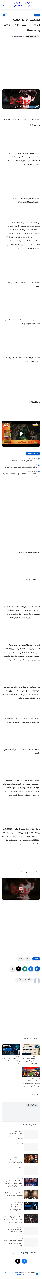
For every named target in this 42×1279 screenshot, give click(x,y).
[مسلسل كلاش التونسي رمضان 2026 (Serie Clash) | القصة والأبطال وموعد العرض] (31, 1182)
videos (20, 958)
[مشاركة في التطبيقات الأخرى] (12, 968)
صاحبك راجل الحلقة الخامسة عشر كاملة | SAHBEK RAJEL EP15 (15, 1159)
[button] (30, 968)
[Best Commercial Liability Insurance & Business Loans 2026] (31, 1242)
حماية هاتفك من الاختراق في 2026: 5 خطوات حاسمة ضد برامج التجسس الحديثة (13, 1207)
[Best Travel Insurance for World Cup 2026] (31, 1231)
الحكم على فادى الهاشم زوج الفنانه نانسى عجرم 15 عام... (20, 475)
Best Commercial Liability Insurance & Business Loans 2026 (13, 1243)
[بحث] (3, 4)
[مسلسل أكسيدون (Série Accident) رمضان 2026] (31, 1194)
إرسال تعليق (32, 1105)
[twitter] (17, 1261)
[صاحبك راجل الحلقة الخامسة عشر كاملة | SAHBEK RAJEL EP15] (31, 1158)
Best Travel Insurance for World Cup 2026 (14, 1231)
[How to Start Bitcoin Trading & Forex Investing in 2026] (31, 1134)
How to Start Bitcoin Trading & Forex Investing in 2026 (13, 1136)
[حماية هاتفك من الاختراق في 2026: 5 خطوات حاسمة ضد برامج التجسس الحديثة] (31, 1206)
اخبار (37, 15)
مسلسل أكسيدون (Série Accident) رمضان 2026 (14, 1194)
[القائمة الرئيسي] (38, 4)
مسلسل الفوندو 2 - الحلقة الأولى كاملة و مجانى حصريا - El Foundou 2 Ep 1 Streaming (13, 1220)
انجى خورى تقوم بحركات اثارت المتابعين (23, 461)
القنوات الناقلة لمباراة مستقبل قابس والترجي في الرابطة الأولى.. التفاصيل (31, 1083)
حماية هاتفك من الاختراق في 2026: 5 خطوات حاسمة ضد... (11, 1061)
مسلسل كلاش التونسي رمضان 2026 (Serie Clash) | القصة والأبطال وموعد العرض (14, 1184)
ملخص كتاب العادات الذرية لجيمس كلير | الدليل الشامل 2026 (31, 1061)
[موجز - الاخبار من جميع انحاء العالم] (21, 5)
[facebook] (24, 1261)
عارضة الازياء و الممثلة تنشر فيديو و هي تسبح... (20, 467)
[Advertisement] (21, 64)
